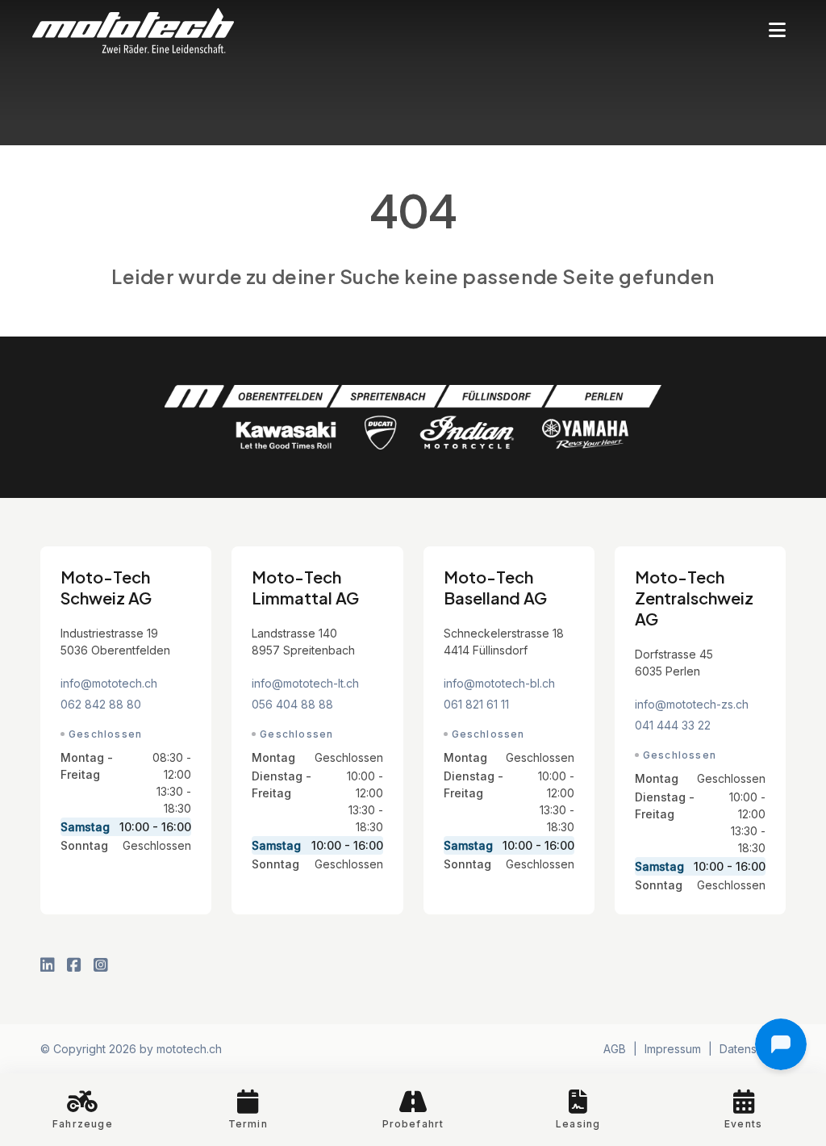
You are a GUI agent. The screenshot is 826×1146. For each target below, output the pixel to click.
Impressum (673, 1049)
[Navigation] (777, 31)
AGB (614, 1049)
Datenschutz (753, 1049)
